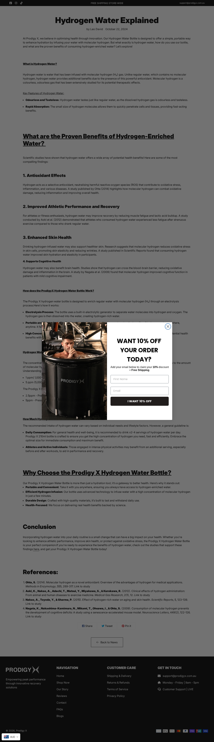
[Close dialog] (168, 326)
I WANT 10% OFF (140, 401)
